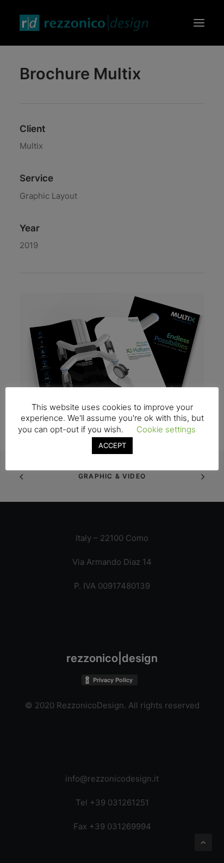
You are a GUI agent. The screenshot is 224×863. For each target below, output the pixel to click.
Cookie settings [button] (166, 429)
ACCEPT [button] (112, 445)
